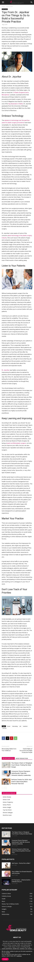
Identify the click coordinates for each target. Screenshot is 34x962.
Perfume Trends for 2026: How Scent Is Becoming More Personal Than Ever (21, 781)
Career (8, 726)
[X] (7, 738)
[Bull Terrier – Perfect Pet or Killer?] (6, 865)
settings (19, 956)
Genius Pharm (7, 805)
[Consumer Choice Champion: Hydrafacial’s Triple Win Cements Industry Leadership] (6, 773)
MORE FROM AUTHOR (22, 758)
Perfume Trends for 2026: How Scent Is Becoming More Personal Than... (21, 850)
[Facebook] (3, 738)
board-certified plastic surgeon (16, 443)
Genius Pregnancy (8, 802)
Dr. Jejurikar (5, 370)
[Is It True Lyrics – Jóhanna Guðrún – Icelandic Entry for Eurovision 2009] (6, 882)
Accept (5, 959)
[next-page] (6, 788)
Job (20, 726)
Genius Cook (6, 799)
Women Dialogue (8, 812)
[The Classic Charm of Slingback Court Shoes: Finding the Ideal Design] (6, 765)
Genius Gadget (7, 807)
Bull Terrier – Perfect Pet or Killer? (21, 863)
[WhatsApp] (15, 738)
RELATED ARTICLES (8, 758)
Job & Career (9, 6)
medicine (25, 726)
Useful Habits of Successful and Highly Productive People (26, 750)
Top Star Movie (7, 810)
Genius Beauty (7, 797)
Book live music (7, 815)
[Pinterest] (11, 738)
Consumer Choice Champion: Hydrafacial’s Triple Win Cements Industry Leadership (21, 773)
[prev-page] (3, 788)
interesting (15, 726)
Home (3, 6)
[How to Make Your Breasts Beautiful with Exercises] (6, 874)
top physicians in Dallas (15, 104)
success (4, 728)
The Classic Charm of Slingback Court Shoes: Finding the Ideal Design (21, 765)
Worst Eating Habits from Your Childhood (9, 749)
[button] (3, 2)
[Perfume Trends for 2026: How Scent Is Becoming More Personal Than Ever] (6, 782)
